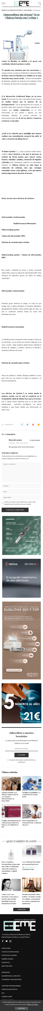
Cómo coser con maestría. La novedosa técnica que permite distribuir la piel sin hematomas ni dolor (10, 898)
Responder (36, 440)
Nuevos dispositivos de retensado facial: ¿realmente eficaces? (31, 823)
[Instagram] (10, 941)
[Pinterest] (33, 424)
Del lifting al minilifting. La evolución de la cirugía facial (31, 795)
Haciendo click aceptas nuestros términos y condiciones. (22, 761)
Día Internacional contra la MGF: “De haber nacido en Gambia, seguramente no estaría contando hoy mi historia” (31, 898)
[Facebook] (22, 424)
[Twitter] (27, 424)
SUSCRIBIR (21, 755)
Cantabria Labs (28, 869)
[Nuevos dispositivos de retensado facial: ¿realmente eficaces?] (31, 811)
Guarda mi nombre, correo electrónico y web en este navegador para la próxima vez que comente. (19, 503)
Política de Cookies (32, 1004)
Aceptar (21, 1008)
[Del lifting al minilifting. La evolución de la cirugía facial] (31, 783)
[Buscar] (39, 3)
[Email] (38, 424)
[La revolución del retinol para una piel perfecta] (31, 852)
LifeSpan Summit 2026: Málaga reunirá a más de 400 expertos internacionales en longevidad (10, 797)
